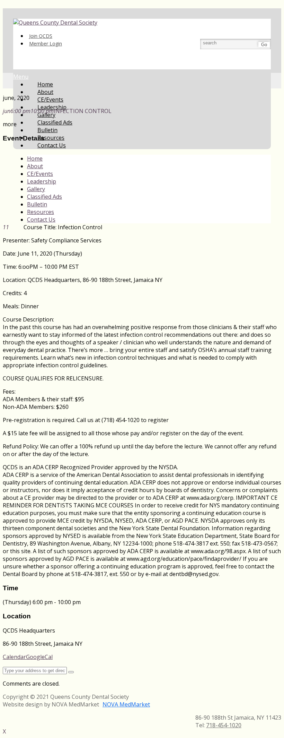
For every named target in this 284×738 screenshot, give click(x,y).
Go (264, 44)
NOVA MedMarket (126, 704)
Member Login (45, 43)
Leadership (41, 181)
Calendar (14, 657)
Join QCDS (40, 36)
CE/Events (40, 174)
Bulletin (37, 204)
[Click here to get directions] (71, 672)
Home (35, 158)
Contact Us (51, 145)
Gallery (36, 189)
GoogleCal (39, 657)
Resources (40, 212)
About (35, 166)
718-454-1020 (223, 725)
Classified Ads (44, 196)
